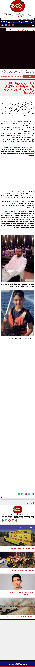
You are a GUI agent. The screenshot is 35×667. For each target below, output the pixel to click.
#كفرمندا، (31, 135)
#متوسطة (16, 121)
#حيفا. (13, 137)
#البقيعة (9, 104)
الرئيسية (32, 71)
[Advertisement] (17, 50)
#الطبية (23, 219)
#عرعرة (13, 191)
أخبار (27, 71)
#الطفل (28, 102)
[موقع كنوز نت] (17, 513)
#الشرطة (27, 129)
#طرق (24, 211)
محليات (22, 71)
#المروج (7, 211)
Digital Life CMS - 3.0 (21, 664)
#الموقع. (12, 203)
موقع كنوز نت (28, 503)
